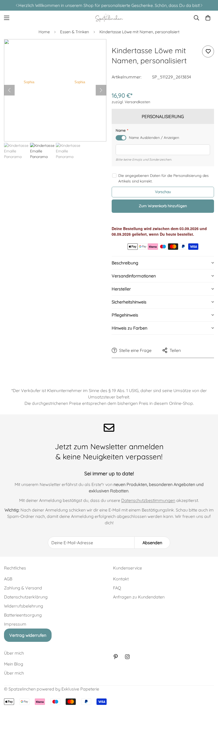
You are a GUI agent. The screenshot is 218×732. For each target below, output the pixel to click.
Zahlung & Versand (23, 587)
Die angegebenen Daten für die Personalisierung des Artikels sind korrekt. (163, 178)
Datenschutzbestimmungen (148, 500)
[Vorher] (9, 90)
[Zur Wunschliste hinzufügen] (208, 51)
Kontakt (121, 578)
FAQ (117, 587)
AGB (8, 578)
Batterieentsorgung (23, 615)
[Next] (201, 5)
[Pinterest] (115, 656)
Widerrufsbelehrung (23, 606)
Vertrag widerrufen (27, 635)
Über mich (14, 673)
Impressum (15, 624)
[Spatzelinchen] (109, 18)
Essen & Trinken (74, 31)
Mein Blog (13, 664)
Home (44, 31)
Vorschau (163, 191)
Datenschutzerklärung (26, 597)
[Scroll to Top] (208, 703)
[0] (208, 18)
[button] (163, 262)
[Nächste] (101, 90)
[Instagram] (127, 656)
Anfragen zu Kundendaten (139, 597)
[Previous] (17, 5)
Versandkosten (137, 101)
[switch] (121, 137)
